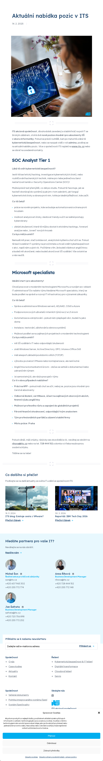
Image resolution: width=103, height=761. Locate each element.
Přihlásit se (85, 646)
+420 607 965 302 (15, 583)
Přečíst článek (13, 520)
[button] (99, 712)
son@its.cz (11, 579)
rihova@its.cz (62, 579)
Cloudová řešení (63, 671)
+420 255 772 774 (14, 587)
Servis (58, 676)
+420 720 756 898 (14, 616)
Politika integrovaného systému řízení (28, 699)
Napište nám (12, 552)
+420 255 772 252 (14, 620)
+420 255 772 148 (64, 587)
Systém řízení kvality (19, 704)
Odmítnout (51, 743)
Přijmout (51, 736)
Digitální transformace (66, 666)
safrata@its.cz (13, 612)
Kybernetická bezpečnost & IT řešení (73, 661)
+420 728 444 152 (64, 583)
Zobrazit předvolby (51, 750)
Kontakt (13, 676)
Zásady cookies (31, 757)
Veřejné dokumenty (19, 695)
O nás (11, 661)
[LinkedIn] (53, 695)
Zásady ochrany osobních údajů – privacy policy (58, 757)
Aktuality (13, 671)
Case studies (15, 666)
